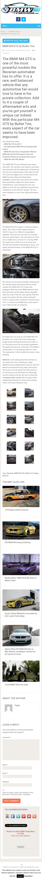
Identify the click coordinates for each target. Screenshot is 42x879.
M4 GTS (5, 476)
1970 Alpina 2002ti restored (16, 510)
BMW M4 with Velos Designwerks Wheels (20, 152)
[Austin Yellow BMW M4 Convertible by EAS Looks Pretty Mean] (21, 600)
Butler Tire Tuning (31, 473)
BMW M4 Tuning (14, 31)
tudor (17, 705)
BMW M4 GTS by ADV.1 (13, 144)
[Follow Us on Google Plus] (7, 818)
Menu (4, 26)
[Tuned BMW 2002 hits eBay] (21, 671)
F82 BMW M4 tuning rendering (17, 542)
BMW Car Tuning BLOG (11, 867)
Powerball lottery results (11, 378)
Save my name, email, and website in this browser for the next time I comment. (17, 794)
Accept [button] (20, 876)
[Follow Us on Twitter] (18, 818)
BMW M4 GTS (19, 473)
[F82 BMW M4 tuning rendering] (21, 530)
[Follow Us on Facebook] (12, 818)
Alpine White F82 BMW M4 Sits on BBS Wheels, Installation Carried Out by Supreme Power (20, 651)
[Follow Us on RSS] (34, 818)
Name (5, 765)
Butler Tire (23, 124)
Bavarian (10, 473)
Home (3, 31)
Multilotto (6, 360)
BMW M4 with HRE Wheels (14, 159)
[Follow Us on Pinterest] (23, 818)
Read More (28, 876)
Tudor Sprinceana (10, 50)
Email (5, 773)
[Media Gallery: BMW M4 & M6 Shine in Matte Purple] (21, 564)
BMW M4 (16, 59)
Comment (6, 737)
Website (5, 782)
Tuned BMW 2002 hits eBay (16, 684)
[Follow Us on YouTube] (29, 818)
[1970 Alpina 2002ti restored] (21, 496)
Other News (23, 41)
